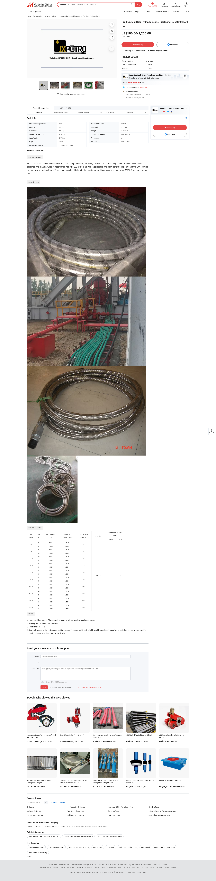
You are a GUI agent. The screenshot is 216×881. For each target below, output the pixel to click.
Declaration (131, 872)
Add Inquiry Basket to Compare (72, 94)
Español (62, 867)
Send (44, 687)
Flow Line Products (114, 815)
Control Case (97, 847)
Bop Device (171, 847)
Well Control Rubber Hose (128, 847)
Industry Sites (122, 865)
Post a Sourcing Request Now (89, 687)
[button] (141, 112)
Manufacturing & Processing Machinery (45, 16)
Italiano (96, 867)
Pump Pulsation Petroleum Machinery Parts (44, 836)
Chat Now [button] (174, 44)
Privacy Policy (141, 872)
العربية (120, 867)
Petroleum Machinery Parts (91, 16)
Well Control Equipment (76, 811)
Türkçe (152, 867)
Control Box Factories (36, 847)
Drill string (30, 807)
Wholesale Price (111, 865)
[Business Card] (186, 118)
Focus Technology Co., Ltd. (93, 872)
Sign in (186, 6)
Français (78, 867)
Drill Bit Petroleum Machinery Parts (110, 836)
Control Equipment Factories (79, 847)
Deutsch (103, 867)
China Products (64, 865)
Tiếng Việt (159, 867)
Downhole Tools (113, 811)
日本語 (133, 867)
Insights (164, 865)
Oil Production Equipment (76, 807)
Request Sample (162, 51)
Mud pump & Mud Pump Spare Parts (120, 807)
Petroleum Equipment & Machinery (70, 16)
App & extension (161, 11)
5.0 (161, 112)
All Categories (35, 11)
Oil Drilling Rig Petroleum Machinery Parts (78, 836)
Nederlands (112, 867)
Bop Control (145, 847)
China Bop (110, 847)
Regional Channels (134, 865)
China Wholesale (99, 865)
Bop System (158, 847)
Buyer (137, 11)
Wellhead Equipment (34, 811)
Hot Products (53, 865)
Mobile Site (156, 865)
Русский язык (88, 867)
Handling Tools (153, 807)
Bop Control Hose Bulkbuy (38, 853)
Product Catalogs (58, 802)
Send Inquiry (138, 44)
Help (148, 11)
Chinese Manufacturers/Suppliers (81, 865)
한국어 (126, 867)
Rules (187, 11)
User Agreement (120, 872)
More (29, 857)
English (55, 867)
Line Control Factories (56, 847)
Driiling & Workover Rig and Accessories (162, 811)
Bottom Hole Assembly (35, 815)
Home (29, 16)
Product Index (147, 865)
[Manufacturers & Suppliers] (39, 4)
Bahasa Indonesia (170, 867)
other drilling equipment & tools (159, 815)
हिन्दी (138, 867)
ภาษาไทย (145, 867)
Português (70, 867)
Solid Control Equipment (76, 815)
